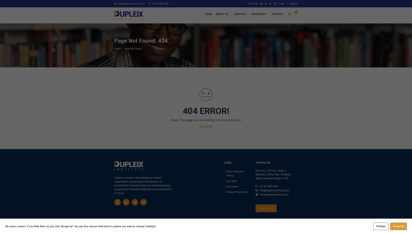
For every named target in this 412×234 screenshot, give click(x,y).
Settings (381, 226)
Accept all (398, 226)
